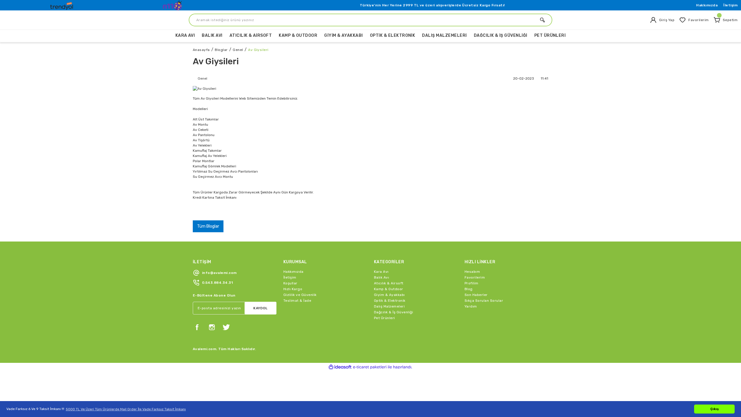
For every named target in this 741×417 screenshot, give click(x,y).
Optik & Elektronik (390, 301)
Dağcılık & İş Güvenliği (393, 312)
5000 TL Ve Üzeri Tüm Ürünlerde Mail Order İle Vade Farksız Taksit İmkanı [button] (126, 409)
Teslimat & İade (297, 301)
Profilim (471, 283)
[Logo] (62, 5)
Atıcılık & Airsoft (388, 283)
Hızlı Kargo (292, 289)
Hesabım (472, 272)
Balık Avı (381, 277)
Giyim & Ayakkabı (389, 295)
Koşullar (290, 283)
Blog (469, 289)
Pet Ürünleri (384, 318)
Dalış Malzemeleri (389, 306)
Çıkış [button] (714, 409)
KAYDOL (260, 308)
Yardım (471, 306)
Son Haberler (476, 295)
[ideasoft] (340, 367)
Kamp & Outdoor (388, 289)
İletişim (730, 5)
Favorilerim (475, 277)
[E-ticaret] (370, 367)
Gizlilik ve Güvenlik (300, 295)
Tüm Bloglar (208, 226)
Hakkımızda (707, 5)
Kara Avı (381, 272)
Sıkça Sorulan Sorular (484, 301)
